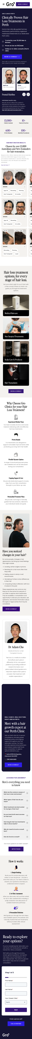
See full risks (4, 165)
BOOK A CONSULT (23, 4)
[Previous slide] (24, 94)
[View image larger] (8, 177)
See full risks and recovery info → (12, 110)
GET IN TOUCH (16, 849)
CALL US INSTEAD (16, 1024)
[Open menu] (3, 4)
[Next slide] (28, 94)
